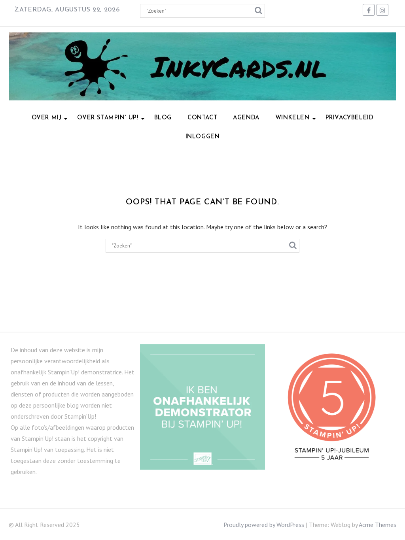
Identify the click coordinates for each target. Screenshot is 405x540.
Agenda (246, 118)
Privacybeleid (350, 118)
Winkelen (292, 118)
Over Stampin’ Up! (107, 118)
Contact (202, 118)
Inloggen (202, 137)
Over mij (47, 118)
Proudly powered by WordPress (263, 525)
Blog (163, 118)
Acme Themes (377, 525)
